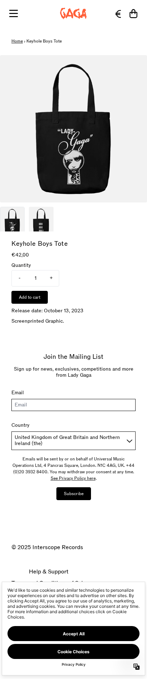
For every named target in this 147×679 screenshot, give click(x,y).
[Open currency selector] (118, 13)
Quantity (21, 266)
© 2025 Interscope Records (47, 547)
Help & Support (49, 572)
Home (17, 41)
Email (17, 392)
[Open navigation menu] (13, 13)
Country (20, 425)
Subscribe (73, 494)
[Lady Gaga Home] (73, 13)
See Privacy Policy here (73, 478)
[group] (12, 219)
